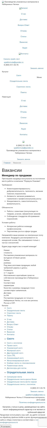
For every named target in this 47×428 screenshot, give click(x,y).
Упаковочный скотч (14, 348)
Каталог (24, 8)
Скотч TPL (11, 355)
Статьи (23, 36)
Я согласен (5, 426)
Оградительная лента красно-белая (22, 379)
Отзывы (23, 30)
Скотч (18, 75)
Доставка (23, 19)
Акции (24, 47)
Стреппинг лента (23, 86)
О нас (23, 13)
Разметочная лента (15, 365)
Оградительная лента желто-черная (22, 381)
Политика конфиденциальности (32, 402)
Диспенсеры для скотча (16, 368)
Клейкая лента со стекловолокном (21, 363)
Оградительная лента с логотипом (21, 384)
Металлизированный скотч (18, 360)
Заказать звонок (36, 68)
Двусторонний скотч (15, 353)
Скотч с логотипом (14, 343)
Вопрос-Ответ (23, 25)
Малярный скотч (13, 350)
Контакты (24, 53)
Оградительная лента (19, 81)
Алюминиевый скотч (15, 358)
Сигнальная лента (14, 376)
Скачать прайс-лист (12, 59)
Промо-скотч (12, 345)
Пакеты (24, 92)
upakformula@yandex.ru (13, 62)
